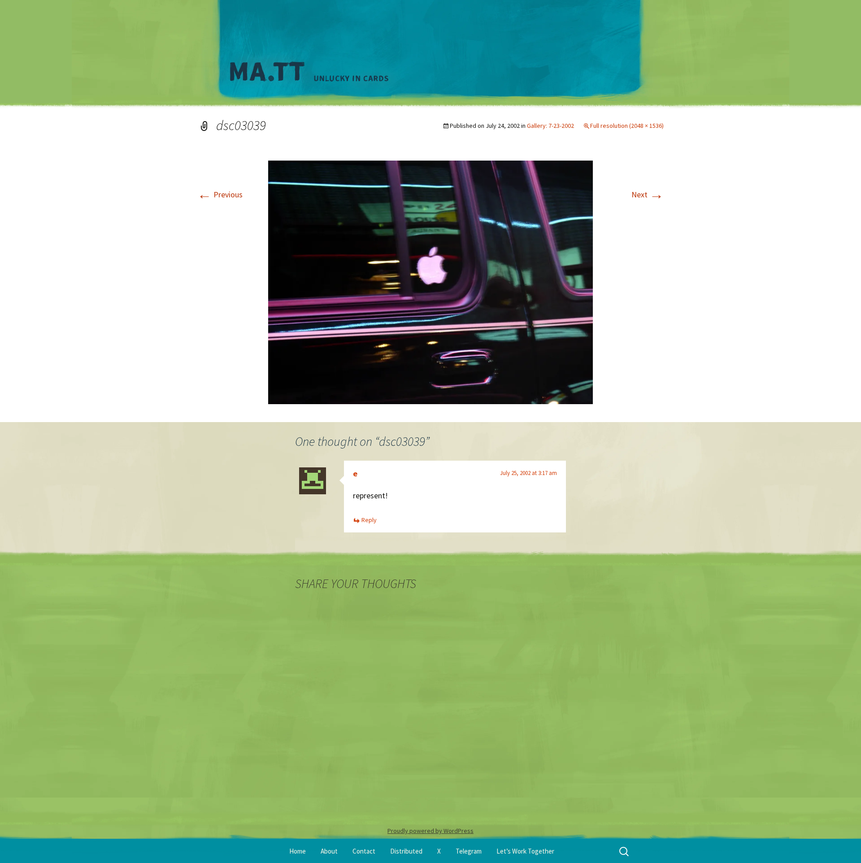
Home (297, 851)
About (329, 851)
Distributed (406, 851)
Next (647, 194)
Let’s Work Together (525, 851)
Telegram (469, 851)
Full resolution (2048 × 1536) (627, 126)
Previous (220, 194)
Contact (363, 851)
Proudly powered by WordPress (430, 831)
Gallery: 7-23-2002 (550, 126)
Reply (369, 520)
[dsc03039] (430, 281)
